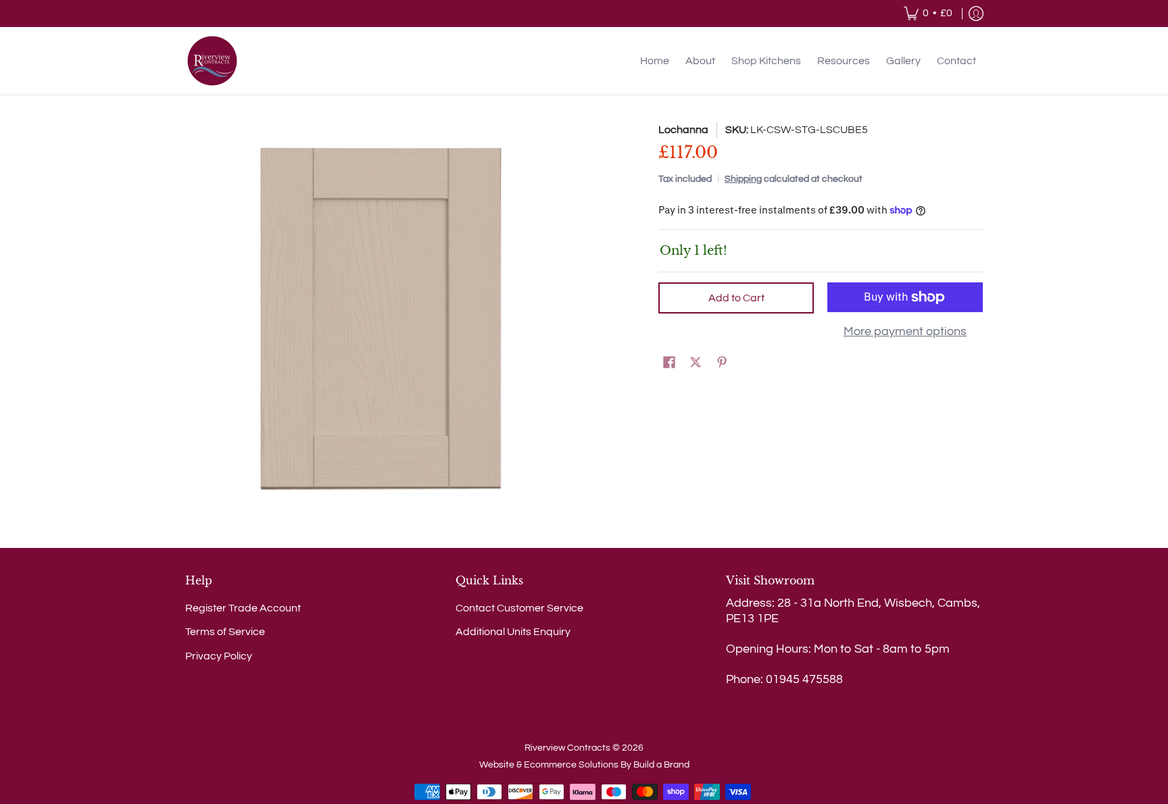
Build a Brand (661, 765)
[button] (669, 363)
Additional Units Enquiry (513, 631)
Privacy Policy (218, 656)
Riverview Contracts (567, 748)
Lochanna (683, 129)
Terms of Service (225, 631)
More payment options (905, 331)
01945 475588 (804, 679)
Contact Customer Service (519, 608)
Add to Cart (736, 298)
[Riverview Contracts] (212, 61)
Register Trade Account (243, 608)
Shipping (743, 179)
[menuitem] (928, 13)
